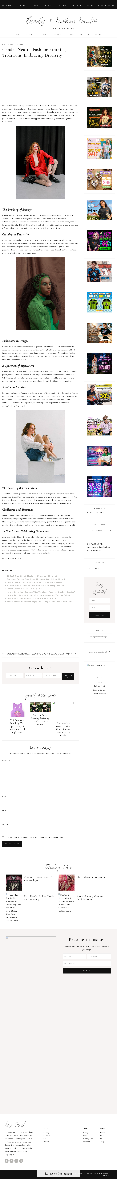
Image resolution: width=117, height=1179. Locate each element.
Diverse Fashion (51, 653)
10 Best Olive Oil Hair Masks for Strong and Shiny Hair (32, 576)
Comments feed (99, 690)
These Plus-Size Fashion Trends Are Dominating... (39, 898)
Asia (102, 1139)
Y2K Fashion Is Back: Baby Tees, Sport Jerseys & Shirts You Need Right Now (17, 726)
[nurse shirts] (99, 189)
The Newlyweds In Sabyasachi (91, 877)
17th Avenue (106, 1174)
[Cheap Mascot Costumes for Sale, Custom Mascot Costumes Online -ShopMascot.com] (96, 666)
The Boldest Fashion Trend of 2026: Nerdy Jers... (38, 879)
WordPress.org (99, 694)
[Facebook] (99, 2)
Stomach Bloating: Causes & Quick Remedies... (90, 898)
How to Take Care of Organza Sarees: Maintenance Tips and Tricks (38, 595)
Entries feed (99, 686)
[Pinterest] (106, 2)
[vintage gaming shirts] (99, 281)
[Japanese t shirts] (99, 97)
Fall (45, 1139)
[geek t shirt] (99, 466)
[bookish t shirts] (99, 220)
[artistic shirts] (99, 496)
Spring (46, 1133)
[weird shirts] (99, 250)
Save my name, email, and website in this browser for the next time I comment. (36, 837)
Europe (102, 1142)
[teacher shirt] (99, 158)
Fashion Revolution (67, 653)
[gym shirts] (99, 343)
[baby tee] (99, 312)
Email (5, 810)
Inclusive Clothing (48, 655)
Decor (85, 1136)
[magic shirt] (99, 373)
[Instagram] (109, 2)
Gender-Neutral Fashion (28, 655)
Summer (47, 1136)
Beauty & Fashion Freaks (61, 22)
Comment (6, 760)
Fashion (5, 44)
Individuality (64, 655)
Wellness (86, 1142)
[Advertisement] (40, 82)
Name (5, 796)
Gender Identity (10, 655)
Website (6, 824)
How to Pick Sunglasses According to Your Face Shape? (32, 598)
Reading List (88, 1139)
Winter (46, 1142)
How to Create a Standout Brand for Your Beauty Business (34, 582)
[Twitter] (102, 2)
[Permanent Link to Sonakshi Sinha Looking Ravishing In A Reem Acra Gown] (40, 711)
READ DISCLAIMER (95, 513)
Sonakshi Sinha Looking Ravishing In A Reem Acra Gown (40, 720)
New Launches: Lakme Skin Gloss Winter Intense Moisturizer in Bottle (63, 729)
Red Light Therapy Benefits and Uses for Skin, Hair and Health (36, 579)
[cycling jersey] (99, 404)
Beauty (85, 1133)
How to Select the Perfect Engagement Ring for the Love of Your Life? (39, 601)
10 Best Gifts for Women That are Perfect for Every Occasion (35, 585)
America (103, 1136)
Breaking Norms (36, 653)
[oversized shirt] (99, 66)
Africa (102, 1133)
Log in (99, 682)
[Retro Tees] (99, 127)
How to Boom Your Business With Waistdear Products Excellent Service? (41, 592)
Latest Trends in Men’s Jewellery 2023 (25, 589)
